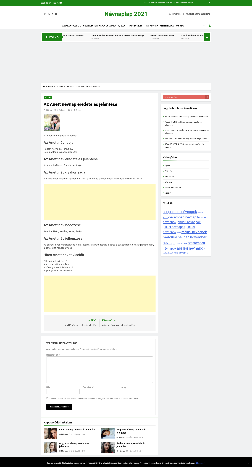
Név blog (168, 182)
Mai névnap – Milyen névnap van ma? (165, 26)
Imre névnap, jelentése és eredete (193, 116)
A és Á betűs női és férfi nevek (184, 35)
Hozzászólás (53, 355)
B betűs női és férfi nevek (151, 35)
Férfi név (168, 171)
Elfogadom (200, 463)
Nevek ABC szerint (173, 187)
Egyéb (167, 166)
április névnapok (180, 253)
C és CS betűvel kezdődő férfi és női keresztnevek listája (168, 3)
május (179, 233)
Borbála (165, 218)
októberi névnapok (181, 243)
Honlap (123, 387)
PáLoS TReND (171, 116)
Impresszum (135, 26)
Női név (47, 97)
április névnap (167, 253)
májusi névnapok (194, 232)
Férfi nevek (169, 176)
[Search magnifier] (207, 97)
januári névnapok (189, 222)
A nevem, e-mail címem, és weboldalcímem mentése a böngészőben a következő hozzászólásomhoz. (93, 398)
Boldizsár (201, 212)
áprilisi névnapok (191, 248)
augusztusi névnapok (180, 212)
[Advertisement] (126, 62)
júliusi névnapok (174, 227)
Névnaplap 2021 (126, 13)
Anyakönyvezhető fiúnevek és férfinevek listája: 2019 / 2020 (93, 26)
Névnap (49, 110)
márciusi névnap (176, 237)
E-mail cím (88, 387)
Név (48, 387)
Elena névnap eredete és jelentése (77, 429)
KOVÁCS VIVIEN (172, 144)
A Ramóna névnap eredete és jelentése (190, 139)
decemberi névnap (182, 217)
